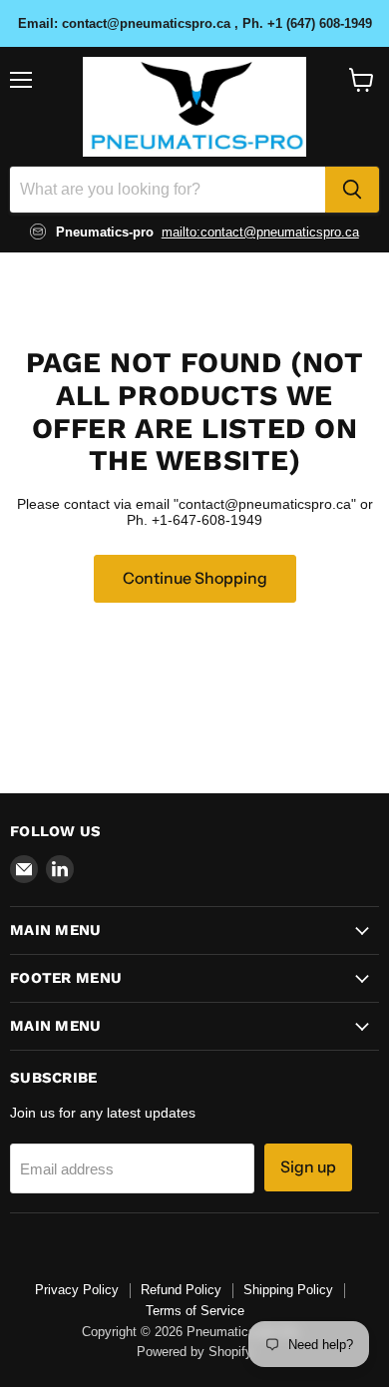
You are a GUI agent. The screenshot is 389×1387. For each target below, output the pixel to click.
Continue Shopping (195, 578)
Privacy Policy (77, 1289)
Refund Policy (181, 1289)
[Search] (352, 190)
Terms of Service (195, 1310)
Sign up (308, 1166)
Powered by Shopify (194, 1351)
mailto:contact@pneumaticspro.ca (260, 232)
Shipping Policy (288, 1289)
